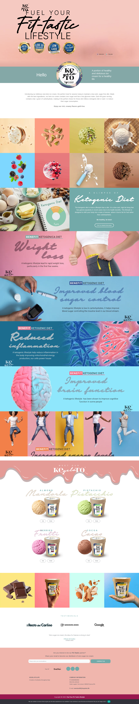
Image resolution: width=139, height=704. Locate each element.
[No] (137, 701)
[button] (69, 457)
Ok (109, 701)
